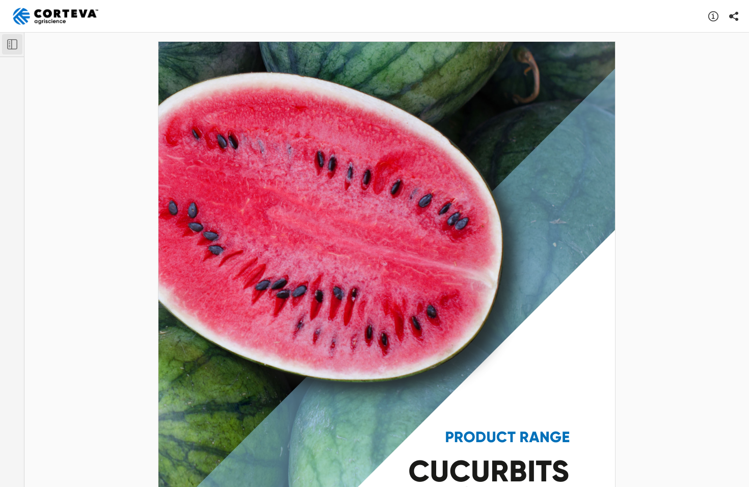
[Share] (734, 16)
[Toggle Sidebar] (12, 44)
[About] (713, 16)
